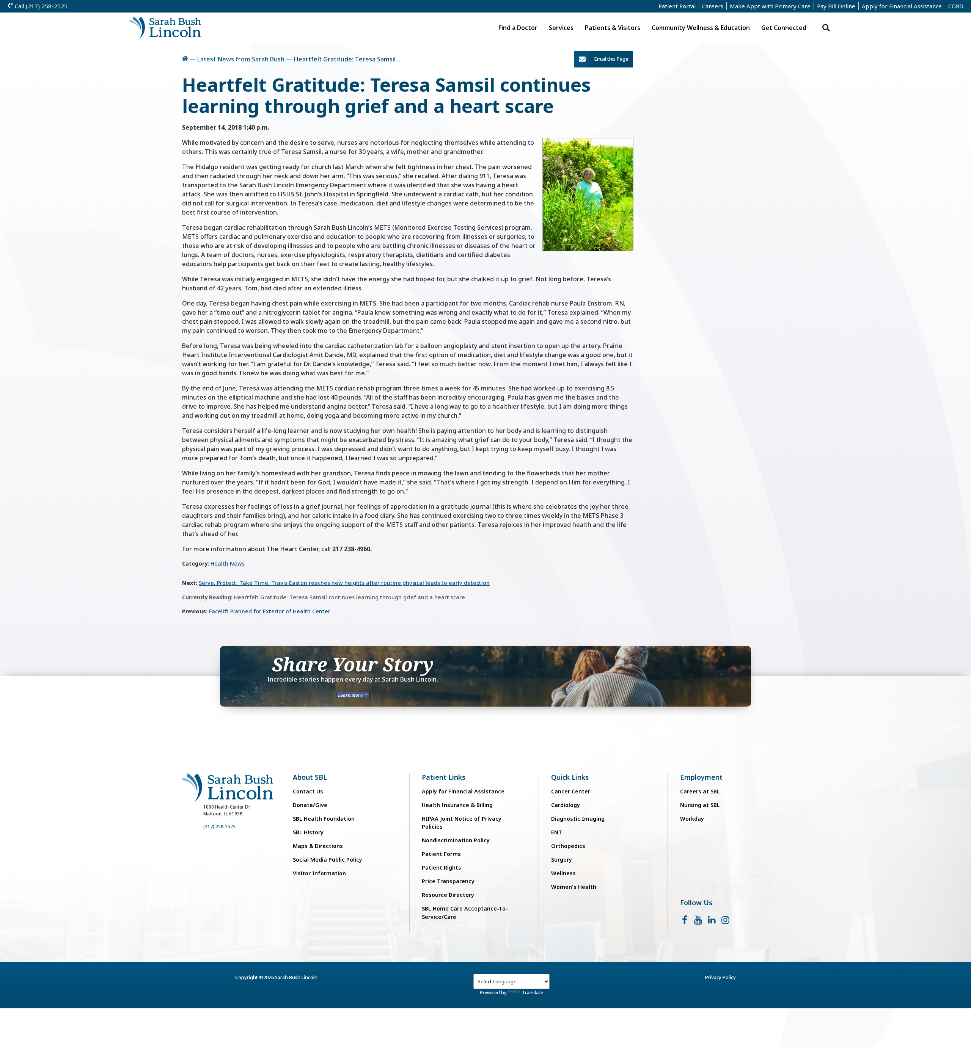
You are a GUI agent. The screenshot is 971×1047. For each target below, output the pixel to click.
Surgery (561, 859)
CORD (955, 6)
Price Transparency (448, 881)
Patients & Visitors (612, 28)
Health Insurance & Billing (457, 805)
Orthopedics (568, 846)
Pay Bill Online (836, 6)
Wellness (563, 873)
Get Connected (783, 28)
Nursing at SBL (700, 805)
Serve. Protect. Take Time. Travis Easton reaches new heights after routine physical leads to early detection (344, 582)
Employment (701, 777)
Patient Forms (441, 853)
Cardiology (565, 805)
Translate (532, 992)
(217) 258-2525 (219, 826)
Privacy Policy (720, 977)
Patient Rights (441, 867)
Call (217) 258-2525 (40, 6)
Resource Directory (448, 894)
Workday (692, 818)
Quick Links (570, 777)
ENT (556, 832)
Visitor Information (319, 873)
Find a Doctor (517, 28)
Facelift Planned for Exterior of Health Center (269, 611)
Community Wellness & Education (701, 28)
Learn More (351, 695)
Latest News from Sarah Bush (240, 59)
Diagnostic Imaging (578, 818)
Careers (712, 6)
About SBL (310, 777)
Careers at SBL (700, 791)
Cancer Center (570, 791)
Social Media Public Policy (327, 859)
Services (561, 28)
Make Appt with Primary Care (770, 6)
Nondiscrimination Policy (456, 840)
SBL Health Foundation (324, 818)
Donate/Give (310, 805)
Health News (228, 563)
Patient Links (443, 777)
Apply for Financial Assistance (902, 6)
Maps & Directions (318, 846)
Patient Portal (677, 6)
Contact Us (308, 791)
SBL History (308, 832)
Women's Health (573, 886)
